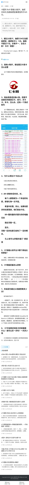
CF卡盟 (16, 18)
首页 (2, 6)
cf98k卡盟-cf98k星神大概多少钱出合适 (13, 354)
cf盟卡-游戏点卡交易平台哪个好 (11, 438)
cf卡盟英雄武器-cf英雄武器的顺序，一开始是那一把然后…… (14, 425)
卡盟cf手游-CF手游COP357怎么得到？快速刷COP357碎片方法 (14, 450)
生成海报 (6, 347)
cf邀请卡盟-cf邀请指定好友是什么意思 (13, 402)
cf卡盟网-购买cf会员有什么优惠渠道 (12, 413)
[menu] (26, 2)
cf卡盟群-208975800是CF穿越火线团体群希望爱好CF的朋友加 (14, 378)
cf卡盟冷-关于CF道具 (7, 390)
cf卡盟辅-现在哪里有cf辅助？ (10, 462)
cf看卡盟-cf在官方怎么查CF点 (10, 366)
